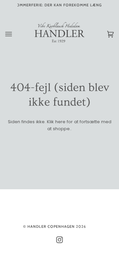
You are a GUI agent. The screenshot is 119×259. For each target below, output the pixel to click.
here (60, 122)
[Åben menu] (15, 34)
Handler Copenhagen (51, 226)
